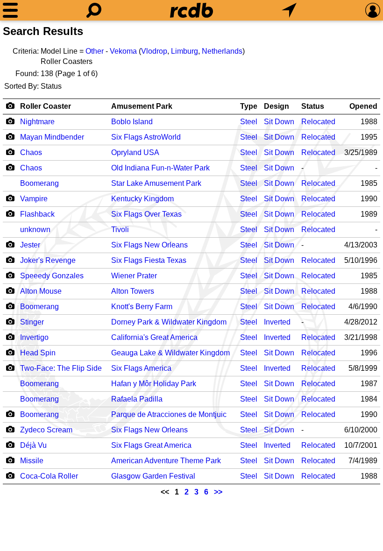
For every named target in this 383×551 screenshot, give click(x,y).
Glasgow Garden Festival (153, 476)
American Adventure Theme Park (166, 461)
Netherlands (222, 51)
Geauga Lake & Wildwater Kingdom (170, 353)
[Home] (191, 10)
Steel (248, 122)
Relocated (318, 122)
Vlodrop (154, 51)
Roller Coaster (45, 106)
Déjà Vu (33, 445)
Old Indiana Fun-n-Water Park (160, 168)
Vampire (34, 199)
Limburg (184, 51)
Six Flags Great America (151, 445)
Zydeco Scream (46, 430)
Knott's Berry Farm (141, 307)
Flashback (37, 214)
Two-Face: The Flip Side (61, 368)
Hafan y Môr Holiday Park (153, 384)
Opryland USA (135, 152)
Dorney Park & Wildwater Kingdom (169, 322)
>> (218, 492)
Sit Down (279, 122)
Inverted (277, 322)
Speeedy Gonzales (52, 276)
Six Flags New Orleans (149, 245)
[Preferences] (372, 10)
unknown (35, 229)
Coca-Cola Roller (49, 476)
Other (94, 51)
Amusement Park (141, 106)
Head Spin (38, 353)
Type (248, 106)
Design (276, 106)
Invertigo (34, 337)
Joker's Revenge (48, 260)
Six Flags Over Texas (146, 214)
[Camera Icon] (10, 121)
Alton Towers (132, 291)
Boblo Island (132, 122)
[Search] (93, 10)
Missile (31, 461)
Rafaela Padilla (137, 399)
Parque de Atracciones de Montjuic (169, 414)
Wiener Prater (134, 276)
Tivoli (120, 229)
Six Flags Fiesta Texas (148, 260)
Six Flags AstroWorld (146, 137)
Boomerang (39, 183)
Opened (363, 106)
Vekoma (123, 51)
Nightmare (37, 122)
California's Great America (154, 337)
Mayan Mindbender (52, 137)
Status (312, 106)
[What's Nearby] (289, 10)
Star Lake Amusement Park (156, 183)
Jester (30, 245)
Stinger (32, 322)
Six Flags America (141, 368)
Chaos (31, 152)
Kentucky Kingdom (142, 199)
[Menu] (10, 10)
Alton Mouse (41, 291)
